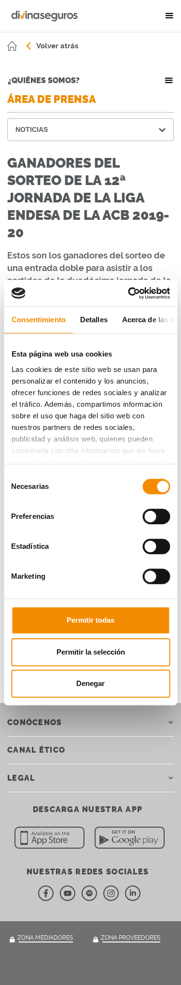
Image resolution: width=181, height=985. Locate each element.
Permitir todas (90, 620)
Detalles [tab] (93, 319)
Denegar (90, 683)
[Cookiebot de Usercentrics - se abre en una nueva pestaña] (129, 293)
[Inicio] (12, 46)
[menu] (169, 16)
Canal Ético (36, 750)
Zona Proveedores (130, 937)
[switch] (156, 516)
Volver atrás (57, 46)
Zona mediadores (45, 937)
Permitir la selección (90, 652)
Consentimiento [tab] (38, 319)
